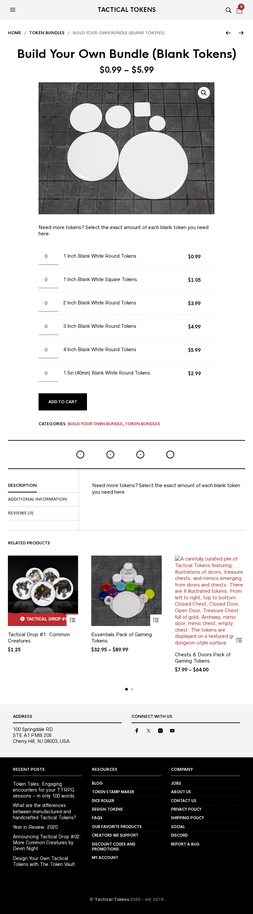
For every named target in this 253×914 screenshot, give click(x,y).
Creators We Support (115, 835)
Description (22, 485)
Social (178, 826)
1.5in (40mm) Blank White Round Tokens (106, 373)
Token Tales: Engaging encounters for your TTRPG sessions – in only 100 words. (44, 789)
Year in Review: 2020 (35, 827)
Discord (179, 835)
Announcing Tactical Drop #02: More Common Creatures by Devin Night (47, 842)
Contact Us (183, 800)
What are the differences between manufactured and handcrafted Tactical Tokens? (44, 811)
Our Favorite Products (117, 826)
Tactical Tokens (127, 9)
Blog (97, 783)
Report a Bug (185, 844)
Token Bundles (47, 33)
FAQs (97, 818)
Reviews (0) (20, 513)
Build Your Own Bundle (95, 424)
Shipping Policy (187, 818)
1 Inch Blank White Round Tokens (99, 256)
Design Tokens (107, 809)
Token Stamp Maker (113, 792)
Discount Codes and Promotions (113, 846)
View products (72, 620)
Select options (156, 620)
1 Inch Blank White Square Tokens (100, 279)
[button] (13, 10)
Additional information (37, 499)
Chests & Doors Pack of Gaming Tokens (203, 658)
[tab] (43, 486)
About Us (181, 792)
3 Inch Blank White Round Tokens (99, 326)
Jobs (176, 783)
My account (105, 857)
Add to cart (62, 402)
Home (14, 33)
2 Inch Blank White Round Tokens (99, 302)
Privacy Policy (186, 809)
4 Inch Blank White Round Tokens (99, 349)
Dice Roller (103, 800)
